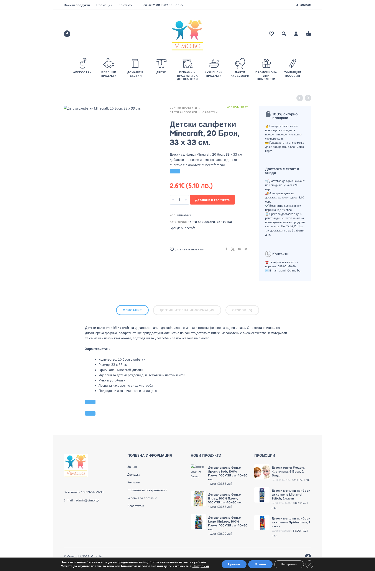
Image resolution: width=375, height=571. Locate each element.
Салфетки (210, 112)
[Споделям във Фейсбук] (225, 249)
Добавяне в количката (212, 200)
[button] (284, 34)
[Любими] (271, 34)
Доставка (133, 474)
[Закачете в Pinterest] (238, 249)
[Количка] (308, 33)
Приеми (234, 564)
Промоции (104, 5)
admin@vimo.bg (87, 500)
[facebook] (67, 33)
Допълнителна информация (187, 310)
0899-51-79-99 (172, 5)
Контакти (126, 5)
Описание (132, 310)
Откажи (260, 564)
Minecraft (188, 228)
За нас (132, 467)
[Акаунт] (296, 34)
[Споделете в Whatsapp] (244, 249)
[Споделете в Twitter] (231, 249)
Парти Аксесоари (183, 112)
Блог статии (135, 506)
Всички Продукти (183, 107)
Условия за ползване (142, 498)
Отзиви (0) (242, 310)
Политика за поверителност (147, 490)
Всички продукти (77, 5)
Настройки (200, 566)
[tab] (132, 311)
